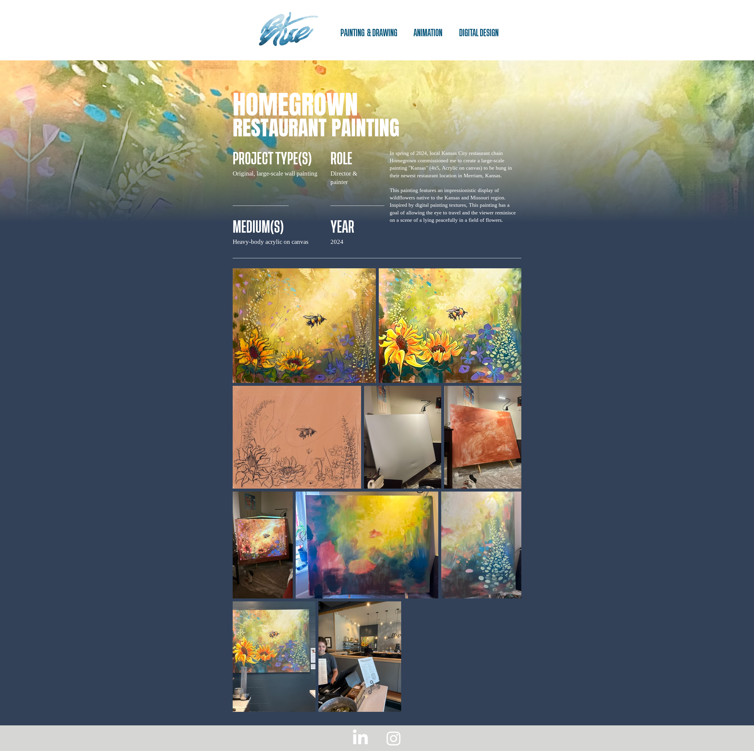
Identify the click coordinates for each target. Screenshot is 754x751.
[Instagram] (393, 738)
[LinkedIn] (360, 738)
